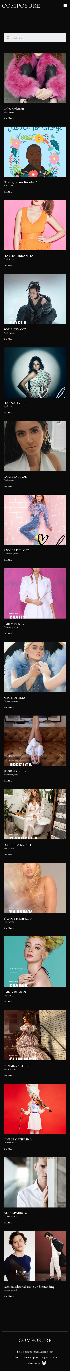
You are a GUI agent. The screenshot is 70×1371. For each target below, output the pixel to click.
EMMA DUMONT (16, 992)
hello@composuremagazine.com (35, 1351)
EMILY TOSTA (14, 624)
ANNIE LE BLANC (16, 550)
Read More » (9, 118)
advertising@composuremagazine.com (35, 1357)
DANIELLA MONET (18, 845)
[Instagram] (44, 1363)
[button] (65, 5)
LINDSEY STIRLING (18, 1139)
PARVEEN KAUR (15, 477)
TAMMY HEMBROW (18, 918)
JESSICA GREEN (15, 771)
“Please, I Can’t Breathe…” (21, 182)
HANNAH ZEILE (15, 403)
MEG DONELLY (15, 698)
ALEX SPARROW (15, 1213)
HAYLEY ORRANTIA (18, 256)
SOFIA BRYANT (15, 329)
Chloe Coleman (14, 108)
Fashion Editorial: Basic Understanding (29, 1287)
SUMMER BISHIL (15, 1066)
